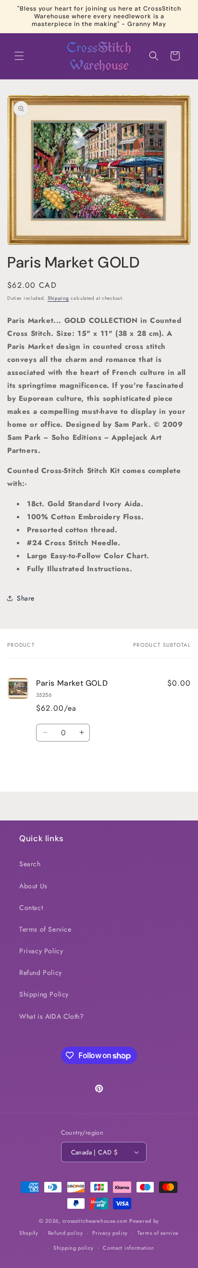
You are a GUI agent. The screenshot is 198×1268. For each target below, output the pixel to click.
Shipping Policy (44, 994)
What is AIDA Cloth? (51, 1016)
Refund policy (65, 1233)
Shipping (58, 298)
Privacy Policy (41, 951)
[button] (19, 55)
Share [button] (26, 598)
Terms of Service (45, 929)
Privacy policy (110, 1233)
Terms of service (158, 1233)
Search (30, 864)
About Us (33, 886)
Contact (31, 907)
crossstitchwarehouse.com (95, 1221)
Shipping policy (73, 1248)
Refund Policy (40, 972)
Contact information (128, 1248)
